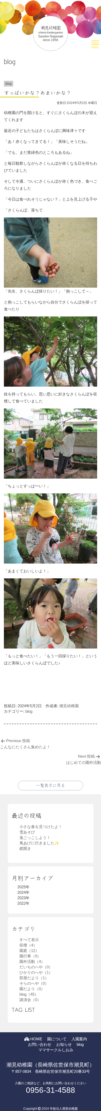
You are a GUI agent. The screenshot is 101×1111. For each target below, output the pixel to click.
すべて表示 (29, 939)
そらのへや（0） (34, 983)
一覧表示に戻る (50, 785)
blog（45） (28, 994)
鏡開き (25, 848)
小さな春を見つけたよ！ (40, 826)
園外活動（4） (32, 961)
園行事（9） (30, 956)
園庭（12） (29, 950)
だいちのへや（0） (36, 967)
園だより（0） (32, 989)
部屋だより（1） (34, 978)
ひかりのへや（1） (36, 972)
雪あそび (27, 832)
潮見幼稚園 (69, 706)
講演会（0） (30, 999)
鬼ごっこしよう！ (35, 837)
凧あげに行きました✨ (39, 843)
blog (28, 711)
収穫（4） (28, 945)
